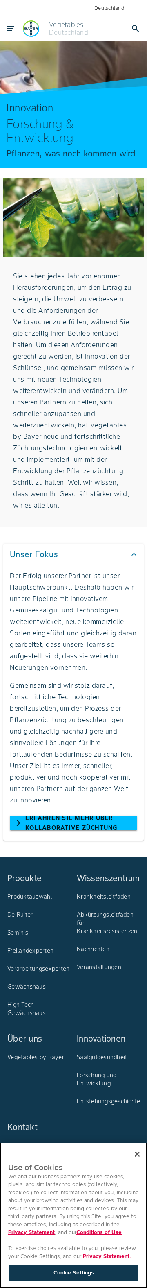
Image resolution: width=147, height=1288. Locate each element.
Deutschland (109, 8)
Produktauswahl (29, 896)
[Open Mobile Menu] (10, 28)
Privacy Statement (31, 1232)
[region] (73, 1215)
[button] (73, 554)
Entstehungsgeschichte (108, 1101)
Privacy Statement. (107, 1256)
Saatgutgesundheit (102, 1057)
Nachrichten (93, 949)
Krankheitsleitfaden (104, 896)
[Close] (137, 1154)
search (135, 29)
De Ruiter (20, 914)
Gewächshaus (26, 986)
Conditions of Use (99, 1232)
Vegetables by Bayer (35, 1057)
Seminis (17, 932)
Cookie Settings (73, 1272)
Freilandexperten (30, 950)
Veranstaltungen (99, 967)
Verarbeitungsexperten (38, 968)
